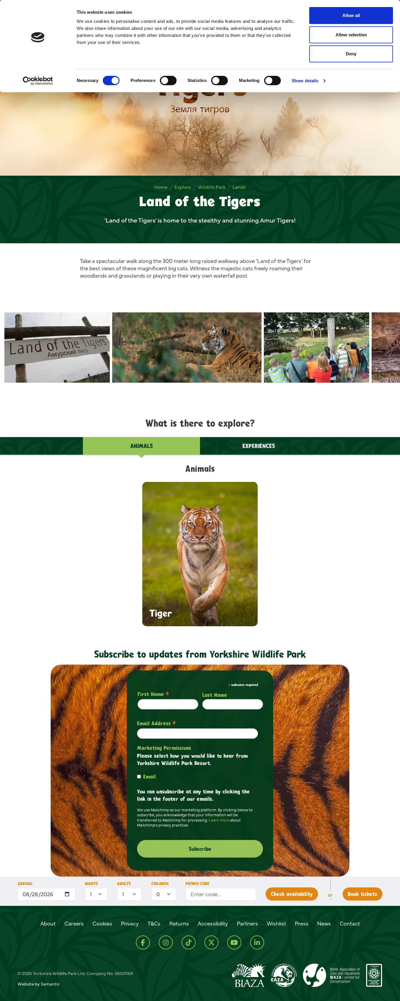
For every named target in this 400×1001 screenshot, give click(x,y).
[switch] (168, 80)
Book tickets (362, 893)
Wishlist (276, 923)
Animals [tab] (141, 445)
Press (301, 923)
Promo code (197, 883)
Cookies (102, 923)
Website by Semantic (39, 984)
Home (160, 187)
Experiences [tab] (258, 445)
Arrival (25, 883)
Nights (91, 883)
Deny (351, 53)
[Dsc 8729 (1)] (316, 347)
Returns (179, 923)
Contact (350, 923)
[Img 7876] (57, 347)
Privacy (130, 923)
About (48, 923)
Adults (124, 883)
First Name (153, 694)
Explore (183, 187)
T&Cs (154, 923)
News (324, 923)
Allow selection (351, 34)
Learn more (219, 820)
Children (159, 883)
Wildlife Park (211, 187)
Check (292, 893)
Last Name (214, 694)
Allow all (351, 15)
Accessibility (213, 923)
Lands (239, 187)
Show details (305, 80)
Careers (74, 923)
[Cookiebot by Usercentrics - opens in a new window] (38, 80)
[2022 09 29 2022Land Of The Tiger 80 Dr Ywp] (186, 347)
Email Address (156, 723)
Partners (247, 923)
